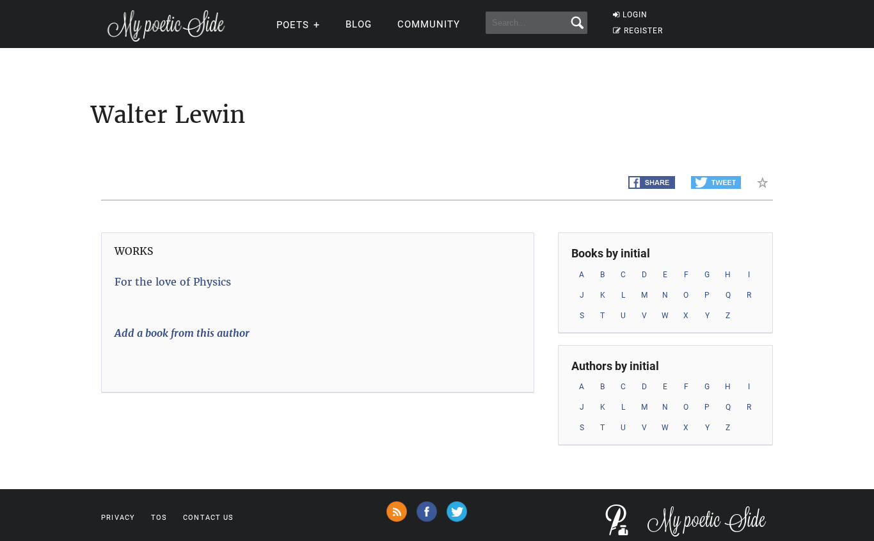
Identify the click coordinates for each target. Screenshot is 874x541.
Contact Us (208, 517)
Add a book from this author (182, 333)
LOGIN (635, 14)
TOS (159, 517)
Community (428, 24)
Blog (359, 24)
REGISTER (643, 30)
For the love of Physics (173, 281)
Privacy (118, 517)
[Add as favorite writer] (765, 182)
